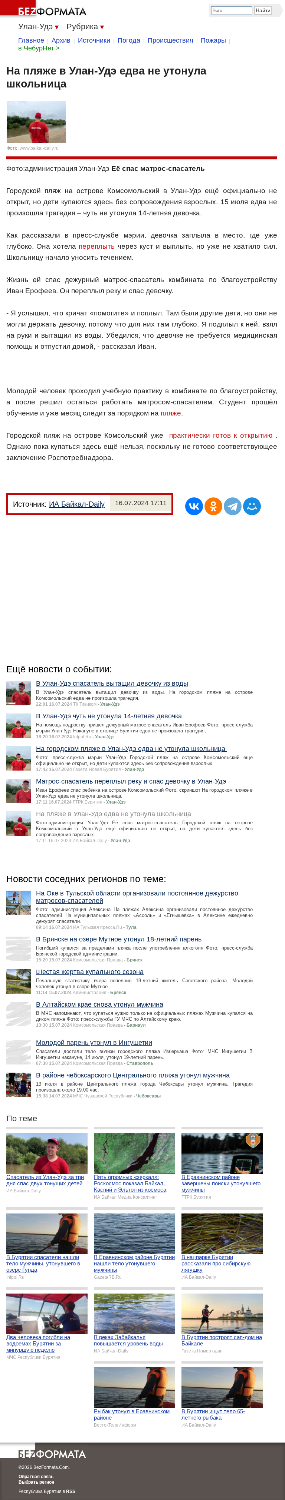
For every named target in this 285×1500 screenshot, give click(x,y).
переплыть (97, 246)
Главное (31, 40)
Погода (129, 40)
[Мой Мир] (252, 506)
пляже (171, 413)
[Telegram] (233, 506)
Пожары (213, 40)
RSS (70, 1491)
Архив (61, 40)
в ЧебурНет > (39, 48)
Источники (94, 40)
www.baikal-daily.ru (39, 148)
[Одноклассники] (213, 506)
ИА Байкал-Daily (77, 504)
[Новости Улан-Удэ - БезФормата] (44, 9)
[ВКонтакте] (194, 506)
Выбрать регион (36, 1482)
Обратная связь (36, 1476)
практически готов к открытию (220, 435)
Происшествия (170, 40)
